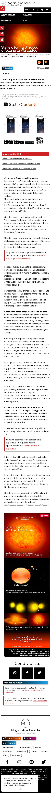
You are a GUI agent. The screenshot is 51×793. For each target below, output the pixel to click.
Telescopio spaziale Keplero (37, 505)
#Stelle (6, 73)
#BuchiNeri (38, 747)
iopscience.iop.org (17, 505)
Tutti (25, 20)
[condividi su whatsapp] (2, 28)
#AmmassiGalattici (9, 747)
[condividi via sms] (14, 673)
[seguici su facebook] (33, 10)
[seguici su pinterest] (42, 10)
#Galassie (34, 751)
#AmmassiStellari (24, 747)
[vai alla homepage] (3, 5)
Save (46, 515)
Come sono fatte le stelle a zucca (17, 159)
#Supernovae (16, 755)
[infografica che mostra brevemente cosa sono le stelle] (46, 64)
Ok (20, 789)
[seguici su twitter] (47, 10)
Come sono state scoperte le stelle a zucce (21, 164)
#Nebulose (44, 751)
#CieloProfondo (8, 751)
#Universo (6, 20)
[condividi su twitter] (2, 39)
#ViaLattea (27, 15)
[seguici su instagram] (37, 10)
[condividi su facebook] (2, 34)
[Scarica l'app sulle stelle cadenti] (25, 148)
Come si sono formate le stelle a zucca (19, 169)
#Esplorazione (21, 751)
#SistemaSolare (8, 15)
